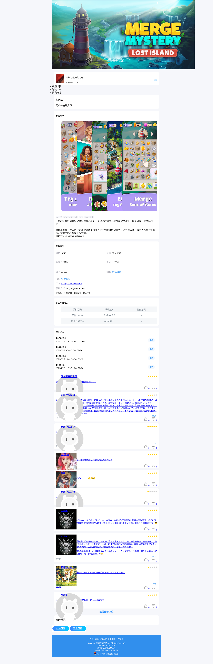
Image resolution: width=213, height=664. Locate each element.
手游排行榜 (110, 639)
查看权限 (65, 279)
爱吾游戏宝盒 (99, 639)
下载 (151, 340)
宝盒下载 (77, 628)
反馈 (91, 639)
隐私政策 (116, 272)
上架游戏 (119, 639)
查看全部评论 (106, 611)
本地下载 (60, 628)
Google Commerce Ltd (71, 283)
